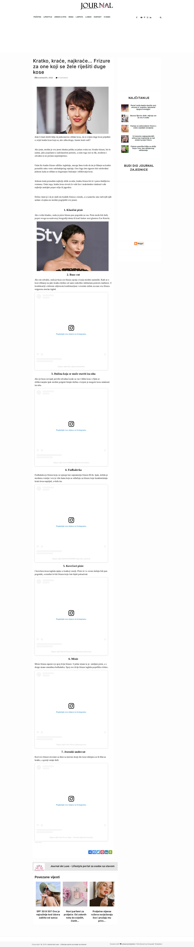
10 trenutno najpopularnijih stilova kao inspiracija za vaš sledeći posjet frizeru (143, 138)
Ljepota (79, 17)
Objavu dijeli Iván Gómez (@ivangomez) (71, 744)
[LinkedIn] (105, 852)
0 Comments (63, 78)
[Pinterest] (101, 852)
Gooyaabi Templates (154, 944)
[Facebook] (93, 852)
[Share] (89, 852)
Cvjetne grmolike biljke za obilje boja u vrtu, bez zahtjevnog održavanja (143, 148)
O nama (107, 17)
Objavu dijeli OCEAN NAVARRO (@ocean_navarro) (71, 559)
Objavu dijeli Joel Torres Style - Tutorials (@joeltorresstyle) (71, 837)
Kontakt (97, 17)
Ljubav (88, 17)
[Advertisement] (67, 36)
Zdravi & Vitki (60, 17)
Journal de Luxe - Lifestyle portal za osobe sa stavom (66, 944)
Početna (37, 17)
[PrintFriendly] (109, 852)
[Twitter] (97, 852)
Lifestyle (48, 17)
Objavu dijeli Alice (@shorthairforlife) (71, 366)
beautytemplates (129, 944)
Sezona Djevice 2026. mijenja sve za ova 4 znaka (143, 116)
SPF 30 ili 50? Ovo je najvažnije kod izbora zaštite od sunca (48, 914)
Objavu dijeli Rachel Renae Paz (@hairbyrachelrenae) (71, 652)
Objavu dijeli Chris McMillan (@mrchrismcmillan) (71, 463)
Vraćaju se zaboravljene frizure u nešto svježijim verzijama (143, 127)
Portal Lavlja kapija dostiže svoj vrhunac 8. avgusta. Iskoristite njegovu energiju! (143, 107)
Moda (71, 17)
